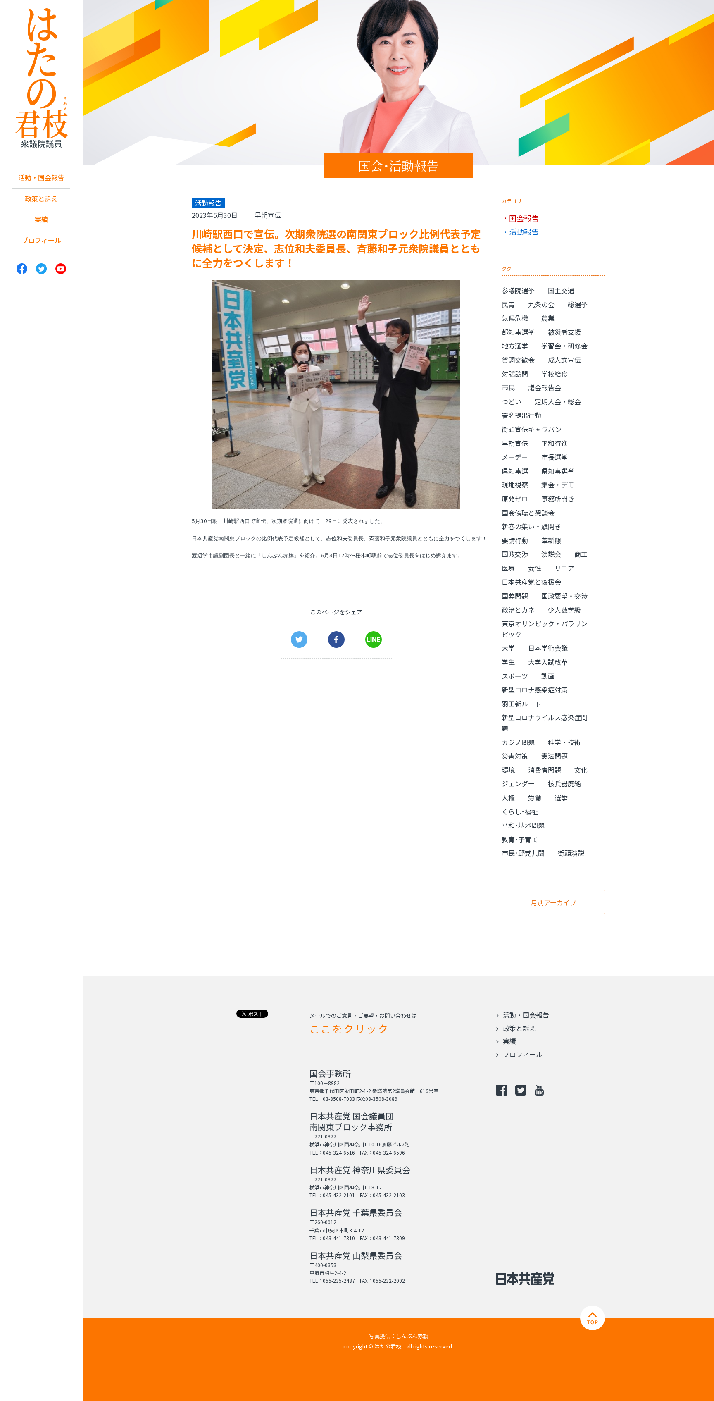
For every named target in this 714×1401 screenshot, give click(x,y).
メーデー (515, 457)
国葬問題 (515, 596)
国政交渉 (515, 554)
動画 (548, 676)
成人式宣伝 (564, 360)
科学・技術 (564, 742)
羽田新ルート (521, 704)
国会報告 (524, 217)
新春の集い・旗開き (531, 526)
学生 (508, 662)
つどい (511, 401)
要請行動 (515, 540)
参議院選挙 (518, 290)
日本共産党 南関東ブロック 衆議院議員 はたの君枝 (41, 78)
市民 (508, 387)
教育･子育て (520, 839)
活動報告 (524, 231)
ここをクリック (349, 1028)
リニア (564, 568)
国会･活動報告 (398, 165)
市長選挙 (554, 457)
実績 (41, 219)
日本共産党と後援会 (531, 582)
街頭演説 (571, 853)
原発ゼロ (515, 499)
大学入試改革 (548, 662)
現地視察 (515, 484)
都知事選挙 (518, 332)
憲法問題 (554, 756)
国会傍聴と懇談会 (528, 513)
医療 (508, 568)
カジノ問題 (518, 742)
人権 (508, 797)
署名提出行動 (521, 415)
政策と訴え (41, 198)
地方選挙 (515, 346)
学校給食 (554, 374)
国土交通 (561, 290)
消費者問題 (544, 770)
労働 (534, 797)
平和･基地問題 (523, 825)
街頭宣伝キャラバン (532, 429)
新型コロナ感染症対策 (535, 690)
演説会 (551, 554)
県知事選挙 (557, 471)
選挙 (561, 797)
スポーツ (515, 676)
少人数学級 (564, 610)
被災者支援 (564, 332)
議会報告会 (544, 387)
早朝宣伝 (268, 215)
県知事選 (515, 471)
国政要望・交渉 (564, 596)
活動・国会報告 (41, 177)
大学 (508, 648)
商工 (581, 554)
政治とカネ (518, 610)
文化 (581, 770)
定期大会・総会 (558, 401)
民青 (508, 304)
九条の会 (541, 304)
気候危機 (515, 318)
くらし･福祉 (520, 811)
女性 (534, 568)
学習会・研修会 (564, 346)
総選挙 (578, 304)
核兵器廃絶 (564, 783)
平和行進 (554, 443)
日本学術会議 (548, 648)
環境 (508, 770)
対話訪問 (515, 374)
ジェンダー (518, 783)
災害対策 (515, 756)
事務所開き (557, 499)
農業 (548, 318)
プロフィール (41, 240)
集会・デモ (557, 484)
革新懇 (551, 540)
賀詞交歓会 (518, 360)
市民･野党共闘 (523, 853)
